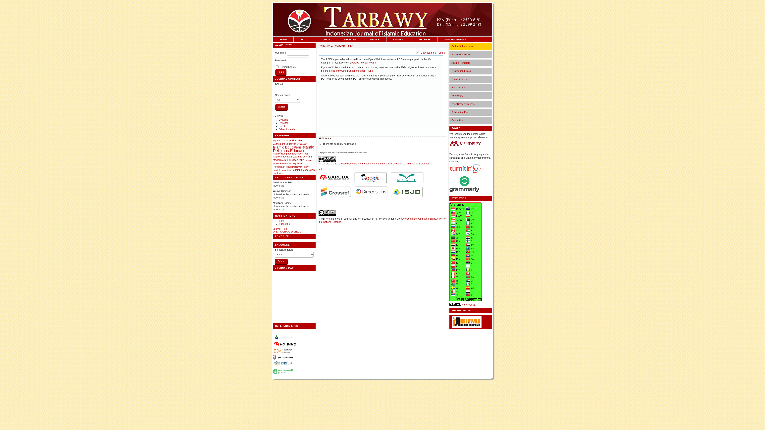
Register (350, 39)
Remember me (288, 67)
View (281, 220)
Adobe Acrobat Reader (364, 62)
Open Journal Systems (287, 232)
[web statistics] (455, 304)
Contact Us (457, 120)
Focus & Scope (459, 79)
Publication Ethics (461, 71)
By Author (284, 123)
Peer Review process (463, 104)
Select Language (284, 249)
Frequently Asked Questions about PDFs (351, 70)
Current (399, 39)
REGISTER (286, 44)
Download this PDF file (433, 52)
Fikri (350, 45)
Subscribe (284, 224)
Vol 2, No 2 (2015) (336, 45)
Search (279, 84)
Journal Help (280, 229)
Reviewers (457, 95)
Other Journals (287, 129)
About (304, 39)
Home (283, 39)
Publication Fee (459, 112)
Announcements (455, 39)
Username (280, 52)
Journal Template (460, 63)
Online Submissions (462, 46)
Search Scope (282, 95)
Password (280, 60)
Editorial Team (459, 87)
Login (326, 39)
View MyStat (468, 304)
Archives (425, 39)
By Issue (283, 119)
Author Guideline (460, 54)
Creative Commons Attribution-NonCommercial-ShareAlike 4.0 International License (384, 163)
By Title (283, 126)
